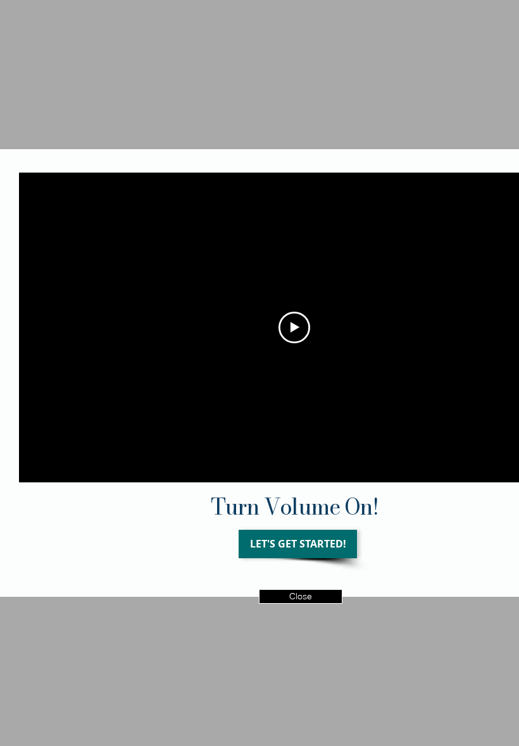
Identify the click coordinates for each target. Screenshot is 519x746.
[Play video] (294, 327)
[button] (300, 596)
